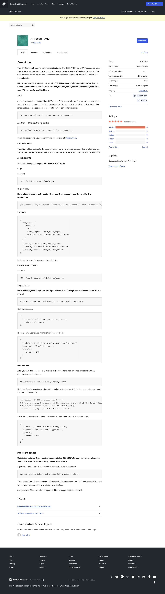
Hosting (12, 564)
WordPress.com (135, 557)
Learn (71, 557)
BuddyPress (133, 567)
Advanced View (115, 107)
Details (22, 52)
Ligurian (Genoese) (37, 580)
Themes (42, 560)
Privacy (11, 567)
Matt (131, 560)
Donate (102, 564)
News (11, 560)
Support (72, 560)
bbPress (132, 564)
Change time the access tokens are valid (34, 506)
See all (145, 147)
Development (62, 52)
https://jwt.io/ (71, 138)
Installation (47, 52)
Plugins (41, 564)
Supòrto (144, 52)
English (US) (143, 90)
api (135, 96)
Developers (73, 564)
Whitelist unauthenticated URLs (30, 513)
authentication (142, 96)
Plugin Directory (15, 11)
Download (142, 41)
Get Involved (103, 557)
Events (101, 560)
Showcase (43, 557)
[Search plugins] (33, 25)
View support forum (117, 166)
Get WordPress (154, 4)
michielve (37, 42)
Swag (102, 567)
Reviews (34, 52)
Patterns (42, 567)
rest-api (144, 100)
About (11, 557)
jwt (139, 100)
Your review (113, 147)
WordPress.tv (75, 567)
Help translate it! (99, 18)
